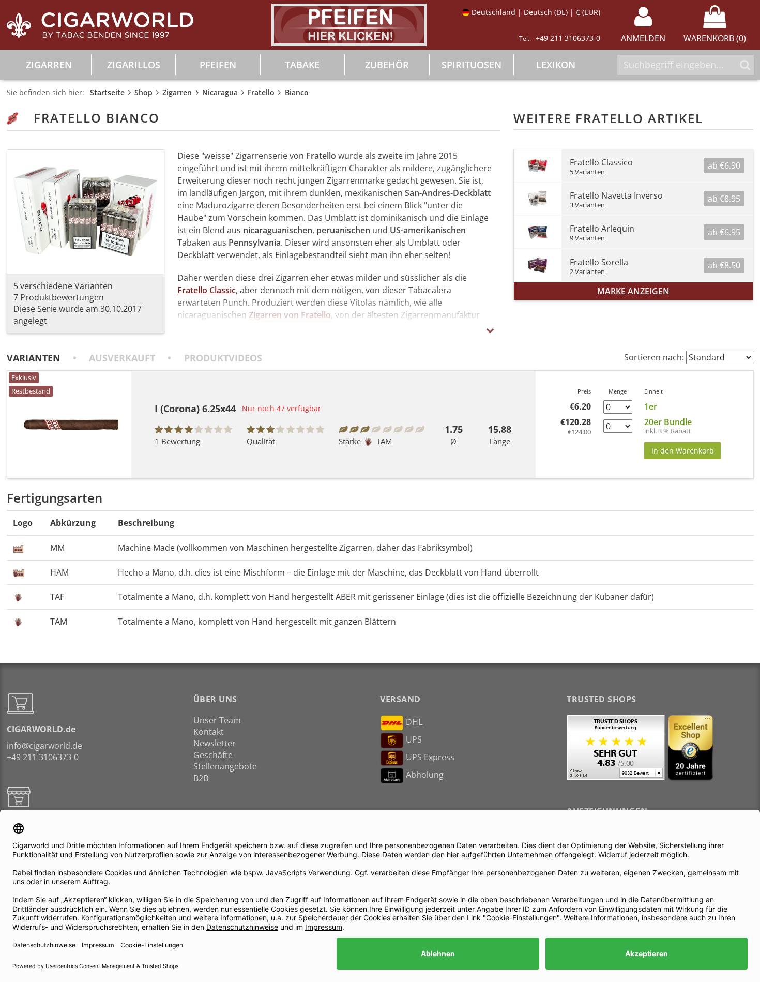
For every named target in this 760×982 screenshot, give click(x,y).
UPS (414, 739)
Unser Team (217, 720)
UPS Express (430, 757)
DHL (414, 722)
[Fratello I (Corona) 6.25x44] (69, 424)
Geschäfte (213, 755)
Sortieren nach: (654, 357)
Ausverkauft (122, 358)
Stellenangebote (225, 766)
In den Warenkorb (682, 451)
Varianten (33, 358)
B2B (200, 778)
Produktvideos (223, 358)
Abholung (425, 774)
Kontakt (208, 731)
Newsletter (214, 743)
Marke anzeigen (633, 291)
